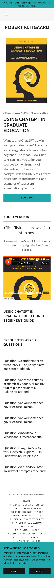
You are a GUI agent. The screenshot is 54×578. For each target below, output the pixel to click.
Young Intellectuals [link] (27, 515)
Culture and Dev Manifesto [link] (27, 533)
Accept (40, 571)
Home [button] (27, 501)
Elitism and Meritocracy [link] (27, 519)
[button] (6, 15)
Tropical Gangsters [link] (27, 541)
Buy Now (27, 198)
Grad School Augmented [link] (27, 504)
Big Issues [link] (27, 526)
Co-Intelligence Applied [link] (27, 512)
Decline (14, 571)
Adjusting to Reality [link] (27, 537)
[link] (27, 27)
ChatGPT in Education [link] (27, 523)
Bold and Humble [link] (27, 530)
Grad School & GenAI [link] (27, 508)
